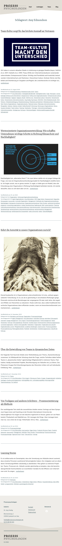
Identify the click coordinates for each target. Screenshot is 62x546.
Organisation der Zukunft (48, 325)
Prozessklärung (40, 432)
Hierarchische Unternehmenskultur (14, 100)
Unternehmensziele (34, 207)
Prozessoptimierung (6, 329)
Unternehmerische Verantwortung (50, 207)
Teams (36, 91)
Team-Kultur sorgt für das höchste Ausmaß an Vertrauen (27, 31)
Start (30, 7)
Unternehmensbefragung (44, 108)
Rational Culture (32, 104)
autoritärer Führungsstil (51, 318)
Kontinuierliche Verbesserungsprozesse (49, 322)
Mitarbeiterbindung (15, 91)
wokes (40, 211)
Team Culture (15, 108)
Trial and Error (28, 434)
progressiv (3, 205)
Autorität (3, 320)
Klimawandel (4, 201)
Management (32, 201)
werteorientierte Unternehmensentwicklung (22, 209)
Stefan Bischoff (26, 106)
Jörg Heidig (28, 100)
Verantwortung (5, 209)
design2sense (25, 96)
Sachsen (10, 106)
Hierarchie (48, 98)
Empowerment (49, 199)
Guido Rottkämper (6, 98)
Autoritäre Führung (38, 318)
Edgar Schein (40, 199)
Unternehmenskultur (6, 110)
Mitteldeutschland (48, 102)
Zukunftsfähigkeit (47, 211)
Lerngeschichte (9, 484)
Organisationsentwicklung (32, 203)
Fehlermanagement (45, 320)
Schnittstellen (33, 329)
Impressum (31, 510)
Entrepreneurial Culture (54, 96)
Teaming (21, 108)
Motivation (57, 102)
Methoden (13, 480)
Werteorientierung (6, 211)
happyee (13, 98)
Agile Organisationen (18, 199)
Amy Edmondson (17, 94)
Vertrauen (23, 110)
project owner (41, 327)
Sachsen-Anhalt (17, 106)
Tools (22, 434)
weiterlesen (5, 83)
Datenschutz (32, 512)
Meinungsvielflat (49, 380)
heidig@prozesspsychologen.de (13, 520)
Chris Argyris (22, 320)
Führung (10, 322)
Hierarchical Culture (39, 98)
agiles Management (17, 318)
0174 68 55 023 (9, 522)
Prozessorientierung (50, 432)
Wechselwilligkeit (31, 110)
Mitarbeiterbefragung (12, 102)
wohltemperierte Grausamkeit (20, 211)
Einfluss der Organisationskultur (38, 96)
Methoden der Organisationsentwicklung (47, 201)
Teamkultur (28, 108)
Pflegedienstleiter (20, 327)
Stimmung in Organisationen (45, 106)
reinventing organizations (14, 205)
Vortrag (35, 434)
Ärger (48, 94)
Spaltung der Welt (39, 205)
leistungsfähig (25, 380)
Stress (55, 106)
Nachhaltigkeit (5, 203)
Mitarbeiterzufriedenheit (36, 102)
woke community (33, 211)
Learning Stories (8, 452)
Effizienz (39, 482)
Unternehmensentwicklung (8, 207)
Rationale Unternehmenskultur (46, 104)
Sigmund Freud (16, 434)
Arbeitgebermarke (41, 94)
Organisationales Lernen (7, 327)
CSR (35, 199)
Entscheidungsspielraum (33, 320)
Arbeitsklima (25, 482)
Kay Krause (34, 100)
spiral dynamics (49, 205)
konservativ (11, 201)
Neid (2, 104)
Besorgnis (53, 94)
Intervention (10, 432)
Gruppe (43, 378)
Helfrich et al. (29, 98)
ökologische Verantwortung (16, 203)
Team (49, 7)
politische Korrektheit (54, 203)
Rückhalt (26, 329)
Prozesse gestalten (51, 327)
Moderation (31, 325)
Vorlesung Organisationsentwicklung (28, 197)
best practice (25, 430)
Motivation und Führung (16, 316)
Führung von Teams (35, 378)
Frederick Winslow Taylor (44, 430)
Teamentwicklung (5, 382)
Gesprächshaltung (47, 482)
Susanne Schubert (6, 108)
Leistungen (39, 7)
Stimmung (34, 106)
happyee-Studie (21, 98)
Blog (57, 7)
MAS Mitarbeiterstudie (50, 100)
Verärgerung (16, 110)
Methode (24, 432)
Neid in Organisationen (10, 104)
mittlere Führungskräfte (20, 325)
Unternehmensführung (22, 207)
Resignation (4, 106)
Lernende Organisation (21, 201)
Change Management (12, 320)
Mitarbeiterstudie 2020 (27, 91)
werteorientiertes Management (43, 209)
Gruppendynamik (50, 378)
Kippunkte (56, 199)
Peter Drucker (43, 203)
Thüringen (34, 108)
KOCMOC (40, 100)
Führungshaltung (17, 322)
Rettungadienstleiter (18, 329)
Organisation (13, 197)
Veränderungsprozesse (44, 329)
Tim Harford (14, 382)
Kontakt (30, 507)
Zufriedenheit (4, 112)
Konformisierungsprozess (14, 380)
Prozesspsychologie (36, 316)
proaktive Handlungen (31, 327)
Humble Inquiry (33, 322)
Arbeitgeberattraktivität (28, 94)
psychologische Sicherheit (26, 484)
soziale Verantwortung (27, 205)
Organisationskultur (22, 104)
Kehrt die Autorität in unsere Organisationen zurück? (26, 230)
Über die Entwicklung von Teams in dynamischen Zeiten (28, 349)
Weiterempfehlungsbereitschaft (45, 110)
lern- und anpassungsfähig (37, 380)
